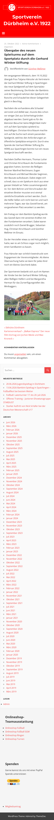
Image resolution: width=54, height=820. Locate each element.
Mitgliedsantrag (13, 806)
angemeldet (20, 354)
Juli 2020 (10, 636)
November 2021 (14, 595)
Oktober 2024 (13, 485)
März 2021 (11, 614)
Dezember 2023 (14, 522)
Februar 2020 (12, 651)
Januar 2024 (12, 518)
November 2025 (14, 440)
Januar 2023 (12, 551)
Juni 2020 (10, 640)
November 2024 (14, 481)
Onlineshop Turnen (14, 739)
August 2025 (12, 451)
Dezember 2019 (14, 658)
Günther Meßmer (37, 68)
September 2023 (14, 533)
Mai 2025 (10, 459)
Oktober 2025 (13, 444)
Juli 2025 (10, 455)
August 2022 (12, 569)
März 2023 (11, 544)
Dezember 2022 (14, 555)
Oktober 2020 (13, 625)
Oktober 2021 (13, 599)
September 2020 (14, 628)
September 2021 (14, 603)
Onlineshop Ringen (14, 735)
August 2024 (12, 492)
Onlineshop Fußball (14, 727)
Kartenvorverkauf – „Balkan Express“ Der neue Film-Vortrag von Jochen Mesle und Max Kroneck (27, 335)
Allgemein (8, 47)
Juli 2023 (10, 536)
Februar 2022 (12, 588)
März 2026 (11, 426)
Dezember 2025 (14, 437)
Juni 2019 (10, 680)
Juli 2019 (10, 676)
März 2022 (11, 584)
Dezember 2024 (14, 477)
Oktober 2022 (13, 562)
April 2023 (11, 540)
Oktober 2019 (13, 665)
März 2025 (11, 466)
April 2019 (11, 687)
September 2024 (14, 488)
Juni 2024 (10, 499)
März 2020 (11, 647)
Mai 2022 (10, 577)
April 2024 (11, 507)
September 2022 (14, 566)
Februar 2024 (12, 514)
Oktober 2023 (13, 529)
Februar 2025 (12, 470)
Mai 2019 (10, 684)
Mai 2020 (10, 643)
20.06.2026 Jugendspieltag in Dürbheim (25, 383)
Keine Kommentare (30, 43)
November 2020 (14, 621)
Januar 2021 (12, 617)
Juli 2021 (10, 606)
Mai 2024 (10, 503)
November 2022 (14, 558)
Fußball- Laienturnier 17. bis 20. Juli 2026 (26, 395)
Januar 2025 (12, 474)
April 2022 (11, 581)
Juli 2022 (10, 573)
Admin (6, 704)
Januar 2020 (12, 654)
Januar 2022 (12, 592)
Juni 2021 (10, 610)
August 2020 (12, 632)
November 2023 (14, 525)
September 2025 (14, 448)
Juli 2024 (10, 496)
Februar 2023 (12, 547)
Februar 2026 (12, 429)
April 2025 (11, 462)
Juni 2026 (10, 422)
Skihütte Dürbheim (15, 327)
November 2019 (14, 662)
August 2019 (12, 673)
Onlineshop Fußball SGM (17, 731)
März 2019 (11, 691)
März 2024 (11, 510)
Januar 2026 (12, 433)
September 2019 (14, 669)
